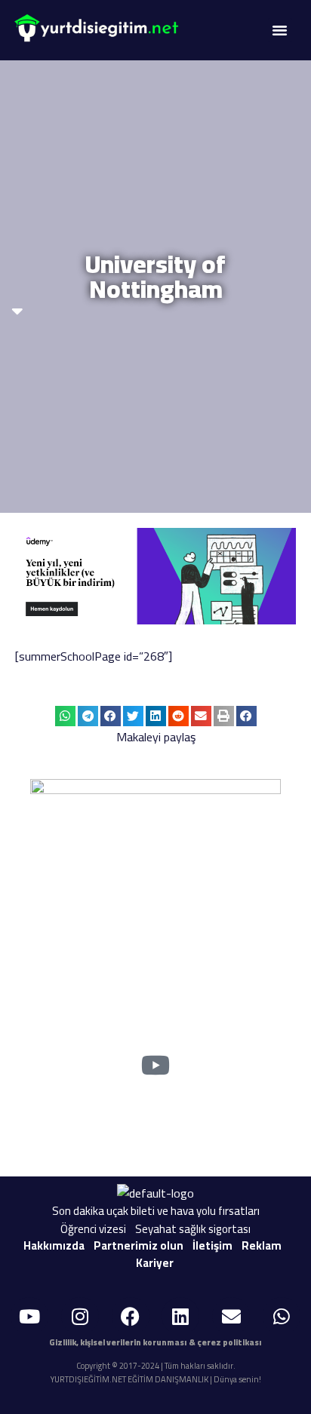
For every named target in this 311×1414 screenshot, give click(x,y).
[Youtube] (29, 1316)
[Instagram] (80, 1316)
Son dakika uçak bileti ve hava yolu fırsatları (156, 1211)
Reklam (262, 1245)
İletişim (212, 1245)
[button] (280, 30)
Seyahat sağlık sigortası (193, 1229)
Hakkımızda (54, 1245)
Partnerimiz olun (138, 1245)
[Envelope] (231, 1316)
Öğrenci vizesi (93, 1229)
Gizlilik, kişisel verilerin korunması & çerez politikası (155, 1342)
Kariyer (155, 1263)
